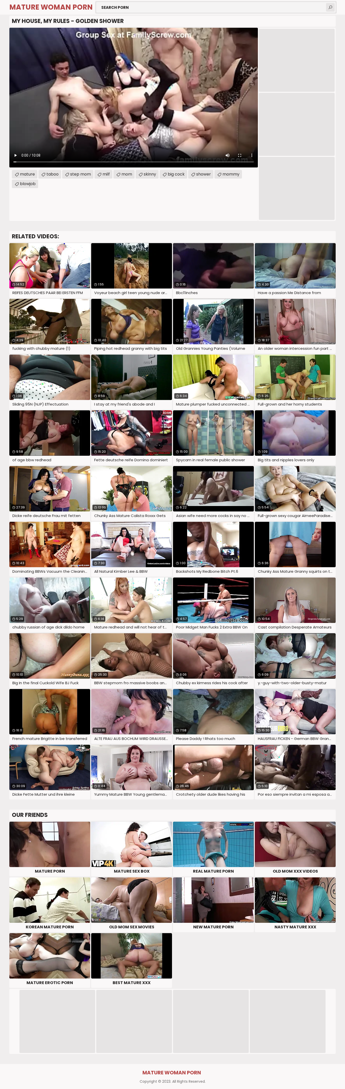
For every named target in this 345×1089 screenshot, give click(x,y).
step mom (80, 174)
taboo (52, 174)
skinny (150, 174)
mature (27, 174)
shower (203, 174)
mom (126, 174)
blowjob (28, 184)
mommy (231, 174)
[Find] (330, 7)
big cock (176, 174)
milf (106, 174)
